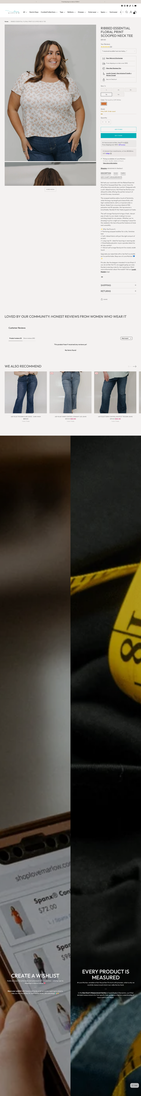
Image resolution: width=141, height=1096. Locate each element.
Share (105, 299)
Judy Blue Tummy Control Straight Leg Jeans (70, 416)
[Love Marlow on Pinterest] (127, 6)
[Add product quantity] (109, 122)
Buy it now (118, 135)
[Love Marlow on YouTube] (135, 6)
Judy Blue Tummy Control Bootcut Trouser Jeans (115, 416)
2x (131, 90)
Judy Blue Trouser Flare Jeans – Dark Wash (26, 416)
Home (6, 21)
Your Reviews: (105, 44)
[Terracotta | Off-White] (104, 103)
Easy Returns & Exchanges (114, 58)
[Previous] (36, 1)
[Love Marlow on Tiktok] (130, 6)
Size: (103, 86)
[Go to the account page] (131, 12)
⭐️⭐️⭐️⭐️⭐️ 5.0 (106, 46)
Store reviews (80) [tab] (29, 338)
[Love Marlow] (12, 12)
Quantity (104, 118)
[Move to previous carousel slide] (130, 366)
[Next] (104, 1)
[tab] (106, 173)
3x (106, 94)
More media (50, 189)
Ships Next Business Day (113, 68)
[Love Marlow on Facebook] (122, 6)
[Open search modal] (126, 12)
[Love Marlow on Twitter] (133, 6)
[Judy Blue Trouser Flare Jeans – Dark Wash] (26, 392)
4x (118, 94)
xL (118, 90)
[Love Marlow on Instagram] (125, 6)
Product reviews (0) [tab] (15, 338)
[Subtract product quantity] (103, 122)
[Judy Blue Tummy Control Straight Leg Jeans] (70, 392)
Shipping (104, 168)
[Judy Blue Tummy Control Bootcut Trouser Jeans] (115, 392)
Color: (111, 100)
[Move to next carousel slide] (134, 366)
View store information (110, 163)
